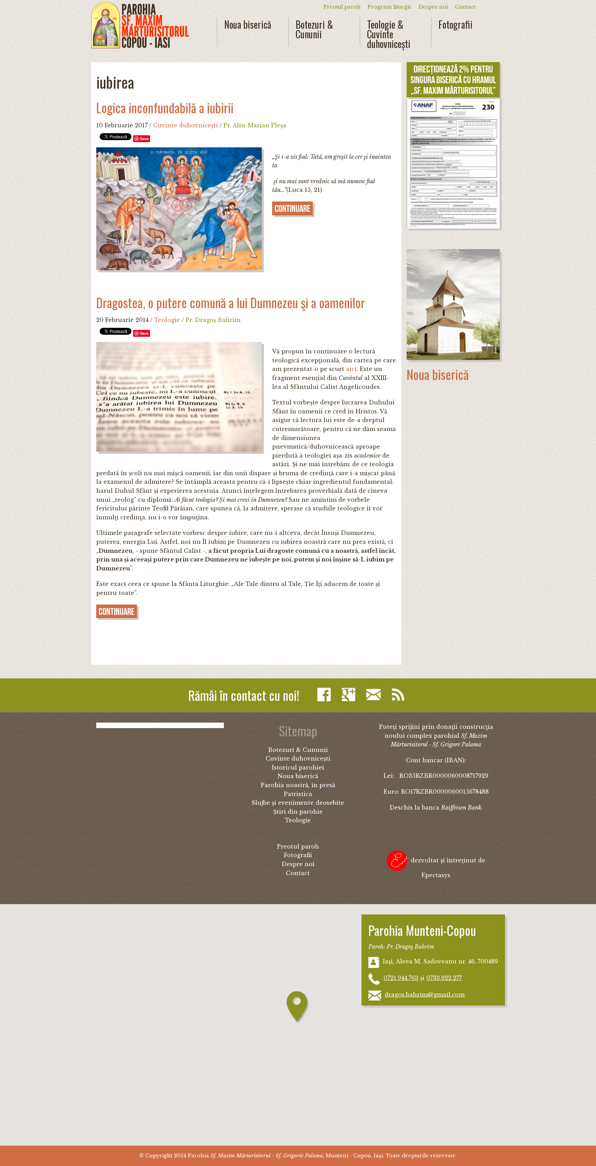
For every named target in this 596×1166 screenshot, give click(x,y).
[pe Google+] (350, 694)
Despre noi (433, 7)
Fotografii (455, 24)
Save (144, 138)
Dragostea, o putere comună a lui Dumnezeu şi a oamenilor (230, 302)
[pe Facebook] (325, 694)
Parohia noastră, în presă (298, 785)
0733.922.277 (444, 977)
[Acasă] (140, 25)
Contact (465, 7)
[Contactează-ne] (375, 694)
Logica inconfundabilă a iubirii (165, 107)
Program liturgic (390, 7)
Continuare (292, 208)
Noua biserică (247, 24)
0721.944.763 (401, 977)
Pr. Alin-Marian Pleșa (254, 125)
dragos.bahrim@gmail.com (425, 994)
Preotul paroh (342, 7)
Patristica (298, 794)
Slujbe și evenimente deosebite (297, 802)
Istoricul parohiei (298, 767)
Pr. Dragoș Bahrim (213, 319)
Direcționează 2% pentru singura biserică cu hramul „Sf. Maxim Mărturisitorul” (453, 80)
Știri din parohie (298, 811)
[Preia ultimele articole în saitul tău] (400, 694)
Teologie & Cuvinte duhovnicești (388, 34)
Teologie (167, 319)
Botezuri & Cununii (314, 29)
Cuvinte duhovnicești (185, 125)
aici (351, 368)
